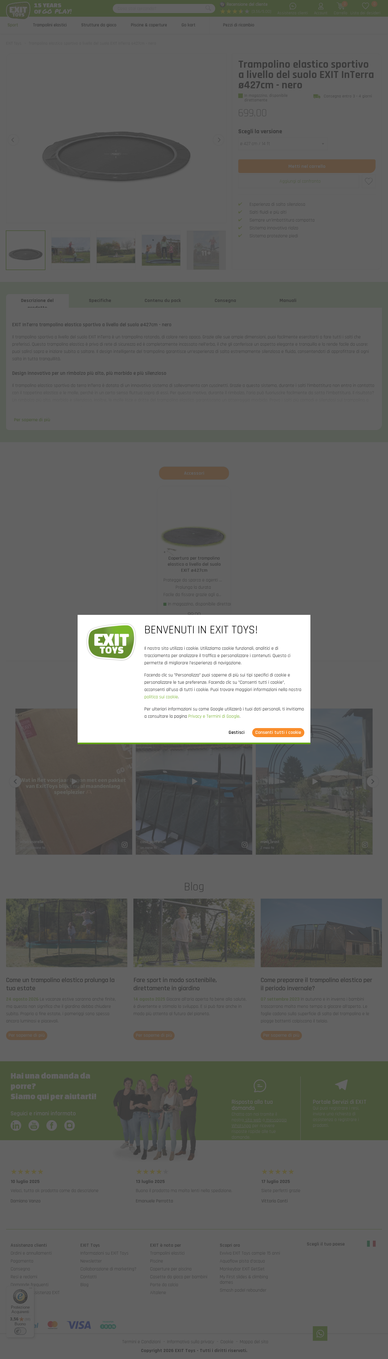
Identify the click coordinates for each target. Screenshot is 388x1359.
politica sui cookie (161, 697)
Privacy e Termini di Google (213, 716)
